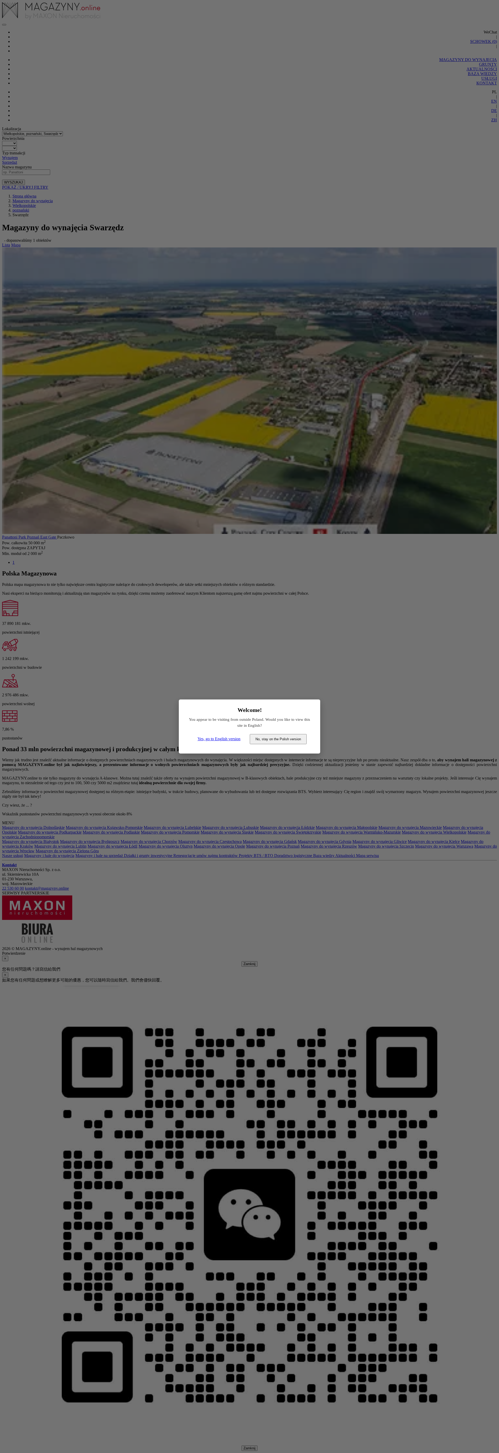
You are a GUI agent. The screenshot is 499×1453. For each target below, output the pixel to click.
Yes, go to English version (219, 739)
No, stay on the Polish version (278, 739)
